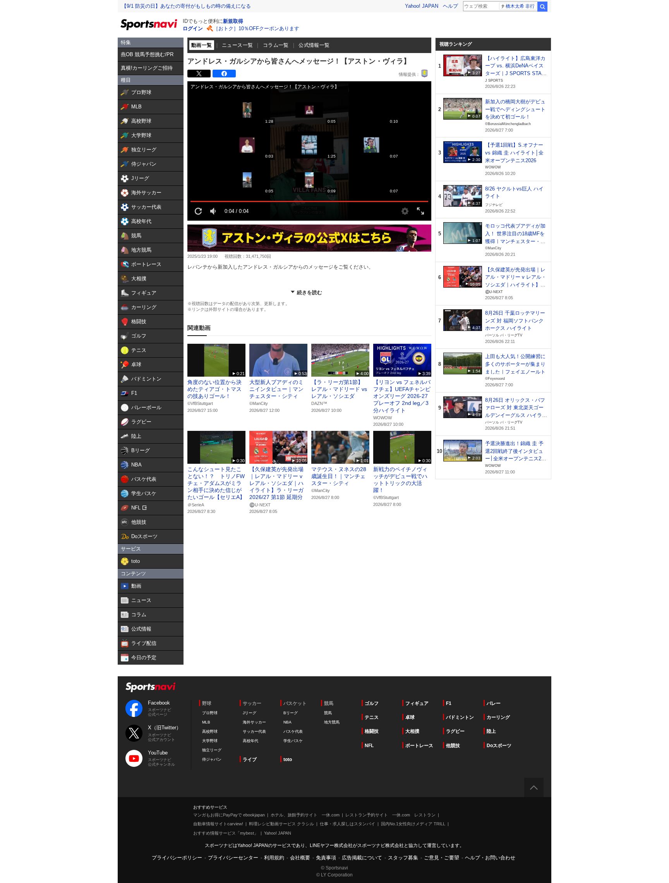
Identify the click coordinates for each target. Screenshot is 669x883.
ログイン (193, 28)
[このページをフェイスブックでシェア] (224, 73)
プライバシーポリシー (177, 858)
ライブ (250, 759)
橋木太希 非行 (520, 6)
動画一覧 (201, 45)
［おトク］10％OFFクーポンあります (256, 28)
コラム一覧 (276, 45)
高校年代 (250, 741)
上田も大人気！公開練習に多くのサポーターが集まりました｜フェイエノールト (515, 363)
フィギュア (417, 703)
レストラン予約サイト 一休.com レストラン (390, 815)
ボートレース (419, 745)
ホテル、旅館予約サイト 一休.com (305, 815)
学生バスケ (293, 741)
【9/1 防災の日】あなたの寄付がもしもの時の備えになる (186, 6)
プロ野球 (210, 713)
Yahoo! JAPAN (421, 6)
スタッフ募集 (403, 858)
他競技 (453, 745)
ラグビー (455, 731)
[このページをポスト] (199, 73)
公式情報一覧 (313, 45)
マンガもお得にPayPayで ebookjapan (229, 815)
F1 (448, 703)
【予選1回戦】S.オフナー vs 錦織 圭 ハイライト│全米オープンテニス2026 (514, 152)
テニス (372, 717)
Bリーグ (290, 713)
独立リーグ (211, 750)
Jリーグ (249, 713)
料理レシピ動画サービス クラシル (281, 823)
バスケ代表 (293, 731)
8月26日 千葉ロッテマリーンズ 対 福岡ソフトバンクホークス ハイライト (515, 320)
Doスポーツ (499, 745)
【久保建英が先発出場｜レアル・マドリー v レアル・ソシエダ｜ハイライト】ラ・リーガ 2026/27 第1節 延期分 (515, 285)
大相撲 (412, 731)
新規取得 (233, 21)
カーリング (498, 717)
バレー (494, 703)
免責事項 (326, 858)
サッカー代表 (254, 731)
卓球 (410, 717)
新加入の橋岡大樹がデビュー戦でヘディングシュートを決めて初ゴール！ (515, 109)
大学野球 (210, 741)
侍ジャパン (211, 759)
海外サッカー (254, 722)
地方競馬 (332, 722)
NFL (369, 745)
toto (287, 759)
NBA (287, 722)
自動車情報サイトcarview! (218, 823)
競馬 (328, 713)
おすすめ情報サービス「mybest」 (225, 833)
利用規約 (274, 858)
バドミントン (460, 717)
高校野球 (210, 731)
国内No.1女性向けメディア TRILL (413, 823)
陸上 (491, 731)
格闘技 (372, 731)
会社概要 (300, 858)
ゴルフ (372, 703)
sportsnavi (150, 687)
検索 (542, 7)
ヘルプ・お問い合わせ (490, 858)
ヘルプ (450, 6)
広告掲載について (362, 858)
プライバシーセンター (233, 858)
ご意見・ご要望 (441, 858)
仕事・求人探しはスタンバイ (347, 823)
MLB (206, 722)
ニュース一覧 (237, 45)
